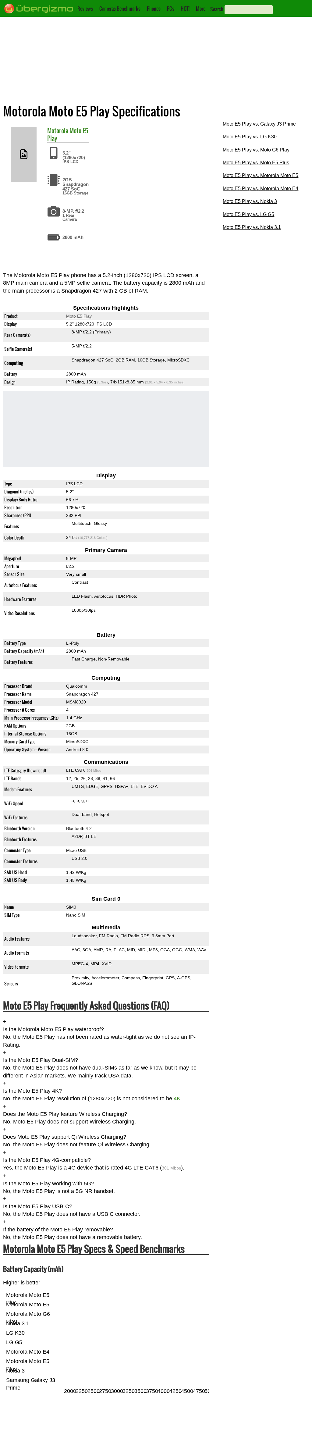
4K (177, 1098)
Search (216, 9)
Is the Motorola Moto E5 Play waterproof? (53, 1030)
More (200, 8)
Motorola (57, 130)
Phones (154, 8)
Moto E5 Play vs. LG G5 (248, 214)
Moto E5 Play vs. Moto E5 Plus (256, 162)
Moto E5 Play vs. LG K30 (250, 136)
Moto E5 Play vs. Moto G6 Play (256, 149)
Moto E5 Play (79, 316)
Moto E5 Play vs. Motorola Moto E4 (260, 188)
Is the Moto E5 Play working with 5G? (48, 1183)
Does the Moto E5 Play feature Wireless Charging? (65, 1114)
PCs (170, 8)
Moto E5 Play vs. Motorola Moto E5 (260, 175)
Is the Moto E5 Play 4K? (32, 1091)
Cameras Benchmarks (119, 8)
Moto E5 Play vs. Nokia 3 (250, 201)
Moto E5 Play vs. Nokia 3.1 (252, 227)
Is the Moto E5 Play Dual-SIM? (40, 1060)
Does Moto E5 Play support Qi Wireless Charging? (64, 1137)
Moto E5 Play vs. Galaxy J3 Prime (259, 123)
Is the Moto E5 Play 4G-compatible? (47, 1160)
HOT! (185, 8)
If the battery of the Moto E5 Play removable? (58, 1230)
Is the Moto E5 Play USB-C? (37, 1206)
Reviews (85, 8)
